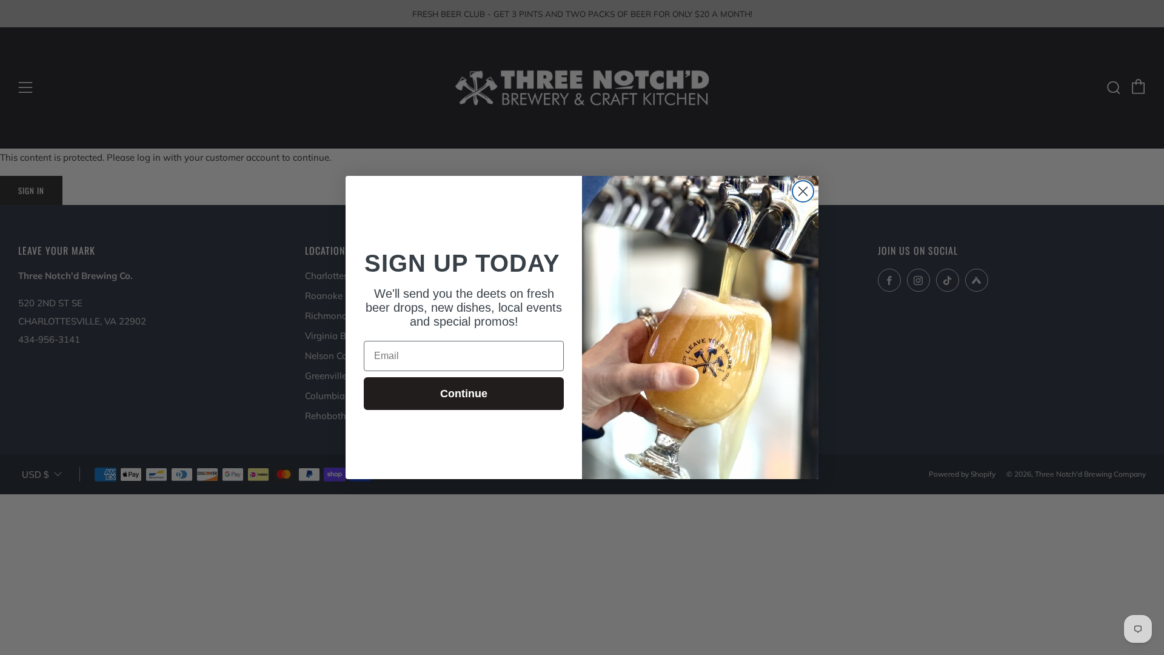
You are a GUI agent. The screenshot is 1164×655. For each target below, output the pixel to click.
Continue (463, 394)
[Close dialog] (803, 191)
